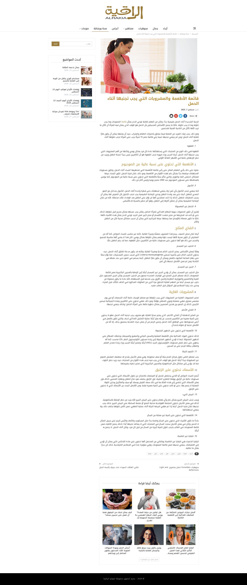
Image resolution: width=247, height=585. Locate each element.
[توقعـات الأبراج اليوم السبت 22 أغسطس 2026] (86, 103)
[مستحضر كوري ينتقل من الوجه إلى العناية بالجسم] (86, 81)
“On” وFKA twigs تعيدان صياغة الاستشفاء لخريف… (65, 113)
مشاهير (129, 28)
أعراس (115, 28)
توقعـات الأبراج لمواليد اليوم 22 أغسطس (65, 91)
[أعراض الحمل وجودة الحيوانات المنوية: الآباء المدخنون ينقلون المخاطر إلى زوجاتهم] (117, 534)
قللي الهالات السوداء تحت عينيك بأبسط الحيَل (118, 467)
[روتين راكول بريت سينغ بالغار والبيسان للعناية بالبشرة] (149, 534)
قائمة (123, 122)
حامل (155, 454)
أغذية (191, 454)
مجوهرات (143, 28)
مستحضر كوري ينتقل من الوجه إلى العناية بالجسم (66, 80)
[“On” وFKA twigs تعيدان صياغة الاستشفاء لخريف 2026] (86, 114)
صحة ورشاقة (100, 28)
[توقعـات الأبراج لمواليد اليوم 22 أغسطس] (86, 92)
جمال (155, 28)
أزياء (165, 28)
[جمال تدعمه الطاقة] (86, 70)
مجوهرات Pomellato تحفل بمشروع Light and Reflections (179, 469)
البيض (178, 454)
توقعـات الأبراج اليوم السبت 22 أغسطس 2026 (66, 102)
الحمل (172, 454)
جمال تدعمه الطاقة (70, 67)
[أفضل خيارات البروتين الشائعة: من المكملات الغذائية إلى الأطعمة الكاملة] (180, 499)
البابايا (185, 454)
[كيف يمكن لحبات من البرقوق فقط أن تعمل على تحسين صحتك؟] (117, 499)
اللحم (161, 454)
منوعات (85, 28)
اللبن (167, 454)
